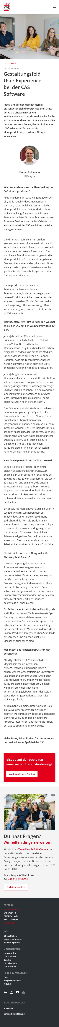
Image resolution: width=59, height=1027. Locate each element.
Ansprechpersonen (12, 980)
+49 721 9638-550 (18, 879)
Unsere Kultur (10, 953)
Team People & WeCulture (33, 849)
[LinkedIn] (5, 992)
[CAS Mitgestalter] (7, 7)
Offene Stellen (10, 935)
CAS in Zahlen (10, 966)
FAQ (6, 977)
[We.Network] (23, 992)
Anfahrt (7, 983)
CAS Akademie (10, 963)
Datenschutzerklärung (14, 1013)
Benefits (7, 959)
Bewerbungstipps (12, 942)
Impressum (9, 1008)
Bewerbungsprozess (13, 939)
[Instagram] (11, 992)
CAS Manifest (10, 956)
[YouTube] (17, 992)
